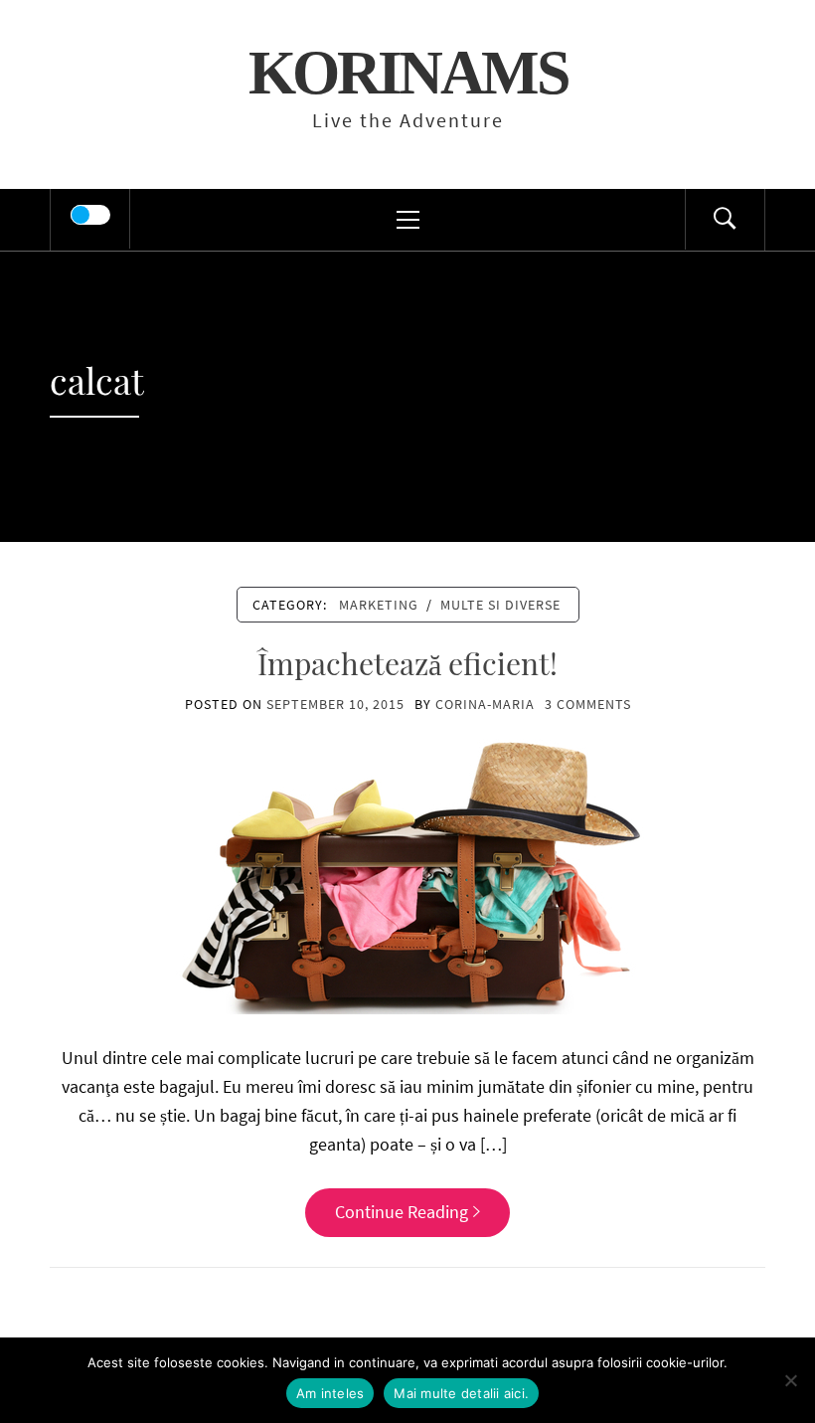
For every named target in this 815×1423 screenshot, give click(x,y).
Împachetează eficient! (407, 663)
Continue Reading (401, 1211)
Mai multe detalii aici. (461, 1393)
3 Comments (588, 704)
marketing (378, 605)
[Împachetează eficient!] (407, 874)
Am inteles (330, 1393)
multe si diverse (500, 605)
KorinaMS (408, 72)
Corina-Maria (485, 704)
